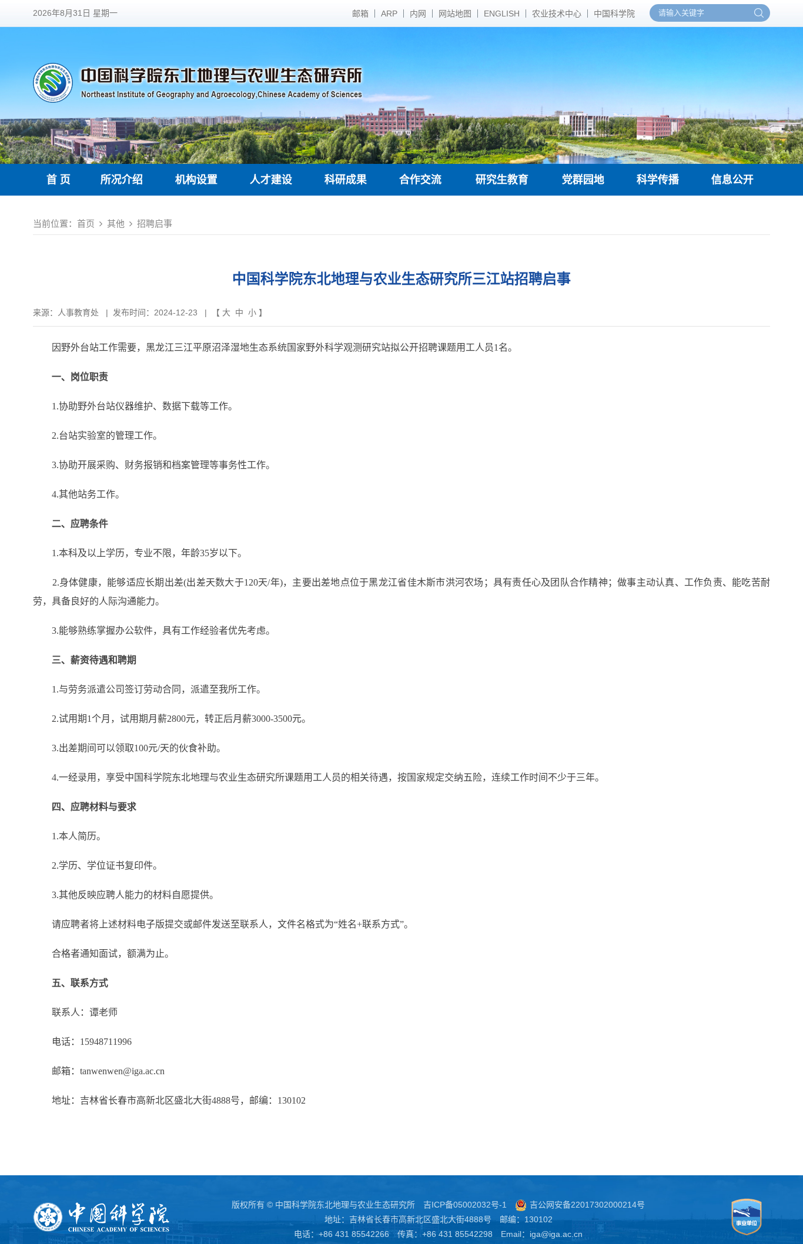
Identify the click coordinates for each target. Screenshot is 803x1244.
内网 (418, 13)
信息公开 (732, 180)
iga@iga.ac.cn (556, 1234)
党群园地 (583, 180)
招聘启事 (154, 223)
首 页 (58, 180)
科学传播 (658, 180)
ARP (389, 13)
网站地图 (455, 13)
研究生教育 (502, 180)
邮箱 (360, 13)
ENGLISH (502, 13)
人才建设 (271, 180)
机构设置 (196, 180)
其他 (116, 223)
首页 (86, 223)
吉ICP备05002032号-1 (465, 1204)
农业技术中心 (556, 13)
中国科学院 (614, 13)
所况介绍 (122, 180)
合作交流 (420, 180)
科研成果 (345, 180)
